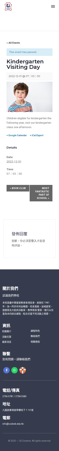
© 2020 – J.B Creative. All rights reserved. (29, 440)
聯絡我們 (35, 336)
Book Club (18, 188)
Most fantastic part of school (42, 193)
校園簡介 (6, 331)
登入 (34, 241)
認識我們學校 (10, 295)
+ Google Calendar (17, 135)
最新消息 (6, 342)
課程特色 (35, 330)
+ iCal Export (36, 135)
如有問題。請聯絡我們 (16, 359)
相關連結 (35, 341)
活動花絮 (6, 336)
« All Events (13, 42)
